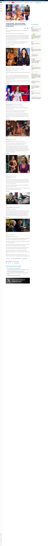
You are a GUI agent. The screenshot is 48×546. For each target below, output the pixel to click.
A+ (28, 28)
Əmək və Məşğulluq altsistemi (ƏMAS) (16, 258)
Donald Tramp (8, 258)
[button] (29, 258)
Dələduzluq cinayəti (24, 258)
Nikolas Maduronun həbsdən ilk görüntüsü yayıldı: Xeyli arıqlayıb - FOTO (36, 50)
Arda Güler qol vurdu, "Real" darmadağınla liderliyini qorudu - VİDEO (36, 68)
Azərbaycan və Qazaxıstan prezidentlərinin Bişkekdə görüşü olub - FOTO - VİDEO (20, 0)
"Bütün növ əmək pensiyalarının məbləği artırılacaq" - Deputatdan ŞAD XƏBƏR (36, 30)
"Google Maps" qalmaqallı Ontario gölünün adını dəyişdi (15, 271)
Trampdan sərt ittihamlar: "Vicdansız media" (13, 275)
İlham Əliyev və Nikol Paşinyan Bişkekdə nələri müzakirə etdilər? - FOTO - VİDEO (36, 61)
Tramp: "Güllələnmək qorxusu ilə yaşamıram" (14, 268)
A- (25, 28)
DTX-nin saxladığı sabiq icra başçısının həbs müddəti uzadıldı (35, 87)
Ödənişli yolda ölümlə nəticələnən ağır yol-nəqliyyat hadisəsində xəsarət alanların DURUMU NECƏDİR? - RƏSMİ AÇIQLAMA (35, 76)
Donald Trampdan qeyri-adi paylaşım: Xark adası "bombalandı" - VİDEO (17, 269)
